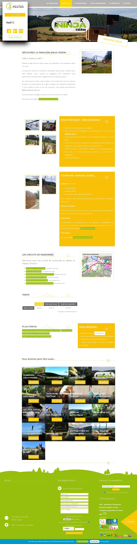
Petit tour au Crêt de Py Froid (36, 277)
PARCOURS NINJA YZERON (48, 99)
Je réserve (114, 3)
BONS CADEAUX (15, 37)
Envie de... (66, 3)
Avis (101, 514)
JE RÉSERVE (99, 333)
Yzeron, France (15, 22)
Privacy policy (104, 541)
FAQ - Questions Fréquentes (110, 504)
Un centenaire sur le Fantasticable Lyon (35, 333)
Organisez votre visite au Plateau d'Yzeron (36, 336)
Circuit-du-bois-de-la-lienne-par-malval (39, 283)
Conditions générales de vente (111, 510)
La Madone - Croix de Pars (35, 268)
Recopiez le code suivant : (74, 525)
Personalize (95, 541)
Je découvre (52, 3)
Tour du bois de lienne (33, 271)
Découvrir (33, 382)
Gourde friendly (66, 330)
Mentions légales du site (108, 507)
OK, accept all (83, 541)
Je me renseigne (98, 3)
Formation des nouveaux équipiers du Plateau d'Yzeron (41, 330)
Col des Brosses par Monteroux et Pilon (40, 274)
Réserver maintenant (88, 228)
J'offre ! (127, 3)
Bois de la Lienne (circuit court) (37, 280)
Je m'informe (80, 3)
